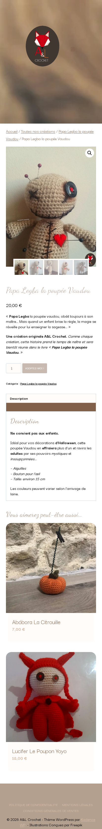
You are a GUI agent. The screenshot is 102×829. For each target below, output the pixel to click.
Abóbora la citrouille (36, 621)
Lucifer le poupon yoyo (39, 750)
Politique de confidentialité (33, 804)
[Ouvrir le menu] (72, 49)
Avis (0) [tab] (16, 407)
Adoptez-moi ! (34, 368)
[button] (89, 153)
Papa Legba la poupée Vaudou (38, 383)
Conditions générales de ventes (51, 810)
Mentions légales (77, 804)
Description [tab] (19, 398)
